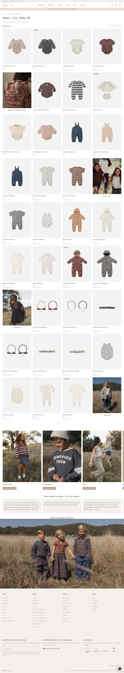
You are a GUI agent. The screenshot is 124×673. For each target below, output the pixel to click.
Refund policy (83, 670)
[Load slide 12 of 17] (116, 514)
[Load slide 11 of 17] (115, 514)
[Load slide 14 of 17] (118, 514)
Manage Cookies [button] (76, 670)
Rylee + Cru (10, 670)
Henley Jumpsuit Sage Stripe (69, 110)
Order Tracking (67, 603)
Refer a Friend (66, 612)
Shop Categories (7, 618)
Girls (4, 606)
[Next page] (65, 423)
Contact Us (66, 621)
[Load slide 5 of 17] (108, 514)
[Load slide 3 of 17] (106, 514)
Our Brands (36, 600)
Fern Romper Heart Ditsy (38, 66)
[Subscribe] (38, 649)
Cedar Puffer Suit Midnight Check (100, 283)
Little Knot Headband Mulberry (40, 327)
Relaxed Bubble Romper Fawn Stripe (11, 152)
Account (65, 600)
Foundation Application (39, 618)
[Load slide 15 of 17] (119, 514)
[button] (42, 5)
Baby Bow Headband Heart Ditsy (100, 327)
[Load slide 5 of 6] (120, 492)
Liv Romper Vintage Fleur (68, 66)
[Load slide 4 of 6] (119, 492)
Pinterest (95, 609)
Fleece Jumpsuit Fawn (68, 239)
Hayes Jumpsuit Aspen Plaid (69, 195)
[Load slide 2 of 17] (105, 514)
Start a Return (66, 606)
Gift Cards (5, 597)
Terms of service (98, 670)
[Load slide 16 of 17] (120, 514)
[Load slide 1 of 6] (116, 492)
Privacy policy (91, 670)
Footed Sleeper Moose (68, 415)
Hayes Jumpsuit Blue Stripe (9, 239)
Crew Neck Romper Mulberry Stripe (41, 110)
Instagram (95, 600)
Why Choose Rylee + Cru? (40, 609)
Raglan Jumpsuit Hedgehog (9, 283)
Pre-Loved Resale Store (9, 621)
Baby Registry (36, 623)
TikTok (94, 603)
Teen (4, 612)
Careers (35, 626)
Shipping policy (106, 670)
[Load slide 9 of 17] (113, 514)
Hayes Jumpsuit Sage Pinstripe (40, 195)
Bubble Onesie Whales (98, 371)
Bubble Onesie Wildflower (39, 239)
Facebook (95, 606)
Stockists (35, 606)
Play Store (57, 648)
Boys (4, 609)
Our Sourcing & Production (40, 621)
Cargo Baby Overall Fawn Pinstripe (101, 152)
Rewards (65, 615)
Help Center (66, 597)
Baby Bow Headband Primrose (40, 371)
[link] (58, 423)
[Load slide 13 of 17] (117, 514)
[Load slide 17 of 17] (121, 514)
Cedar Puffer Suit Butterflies (69, 283)
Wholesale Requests (38, 612)
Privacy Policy (30, 653)
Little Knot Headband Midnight (10, 371)
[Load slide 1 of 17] (104, 514)
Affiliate (65, 609)
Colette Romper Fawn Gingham (40, 152)
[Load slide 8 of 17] (112, 514)
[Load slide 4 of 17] (107, 514)
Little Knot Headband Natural (69, 327)
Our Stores (36, 603)
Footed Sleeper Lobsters (38, 415)
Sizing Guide (66, 618)
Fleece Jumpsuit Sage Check (99, 239)
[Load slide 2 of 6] (117, 492)
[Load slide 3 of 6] (118, 492)
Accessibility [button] (69, 670)
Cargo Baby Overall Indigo (9, 195)
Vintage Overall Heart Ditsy (69, 152)
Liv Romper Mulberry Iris (99, 66)
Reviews (95, 597)
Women (5, 615)
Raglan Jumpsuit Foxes (38, 283)
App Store (48, 648)
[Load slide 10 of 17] (114, 514)
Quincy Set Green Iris (98, 110)
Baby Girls (5, 600)
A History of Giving (38, 615)
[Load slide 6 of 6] (121, 492)
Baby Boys (5, 603)
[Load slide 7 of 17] (111, 514)
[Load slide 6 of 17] (110, 514)
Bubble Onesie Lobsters (8, 415)
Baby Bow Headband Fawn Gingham (71, 371)
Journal (35, 597)
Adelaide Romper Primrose (9, 66)
